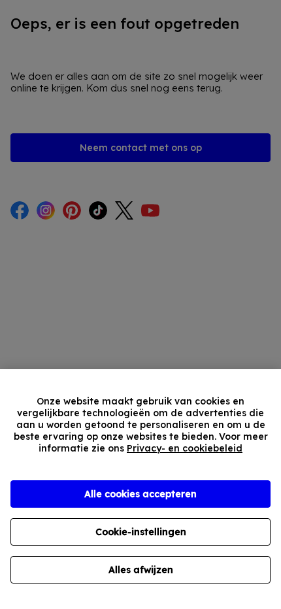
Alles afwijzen (140, 570)
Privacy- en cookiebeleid (184, 448)
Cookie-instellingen (140, 532)
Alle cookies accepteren (140, 494)
